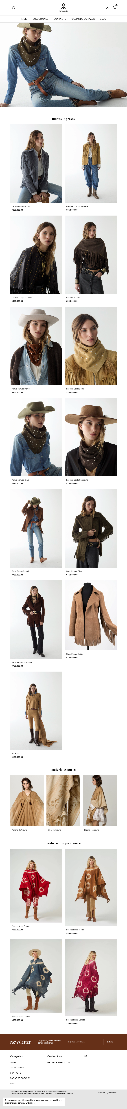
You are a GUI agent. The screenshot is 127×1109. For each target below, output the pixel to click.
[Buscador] (13, 8)
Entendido (30, 1103)
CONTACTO (60, 19)
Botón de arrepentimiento (64, 1093)
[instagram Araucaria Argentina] (85, 1056)
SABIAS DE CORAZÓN (83, 19)
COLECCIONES (40, 19)
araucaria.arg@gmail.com (58, 1062)
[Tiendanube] (107, 1093)
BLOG (103, 19)
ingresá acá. (49, 1093)
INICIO (24, 19)
